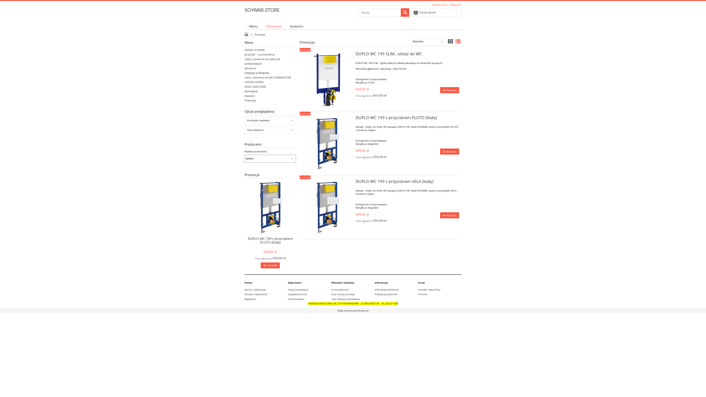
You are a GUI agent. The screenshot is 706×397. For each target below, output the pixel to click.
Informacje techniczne (387, 289)
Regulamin (250, 299)
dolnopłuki (251, 91)
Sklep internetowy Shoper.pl (353, 310)
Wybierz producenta (256, 151)
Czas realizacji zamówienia (345, 299)
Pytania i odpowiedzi (256, 294)
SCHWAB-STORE (262, 10)
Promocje (250, 100)
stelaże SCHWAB (255, 50)
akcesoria (250, 68)
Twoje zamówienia (298, 289)
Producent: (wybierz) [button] (258, 120)
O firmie (422, 294)
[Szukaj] (405, 12)
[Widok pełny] (458, 41)
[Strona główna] (247, 34)
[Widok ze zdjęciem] (450, 41)
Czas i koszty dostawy (343, 294)
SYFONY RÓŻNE (254, 82)
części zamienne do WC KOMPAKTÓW (268, 77)
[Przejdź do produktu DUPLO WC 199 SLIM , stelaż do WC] (327, 79)
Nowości (250, 96)
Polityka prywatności (386, 294)
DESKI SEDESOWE (255, 86)
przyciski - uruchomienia (260, 54)
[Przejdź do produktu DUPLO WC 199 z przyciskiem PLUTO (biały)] (327, 143)
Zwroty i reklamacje (255, 289)
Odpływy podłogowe (257, 73)
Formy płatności (340, 289)
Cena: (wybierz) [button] (255, 130)
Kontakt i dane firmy (429, 289)
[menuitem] (253, 26)
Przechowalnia (296, 299)
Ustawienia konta (297, 294)
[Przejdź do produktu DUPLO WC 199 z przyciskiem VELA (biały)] (327, 207)
